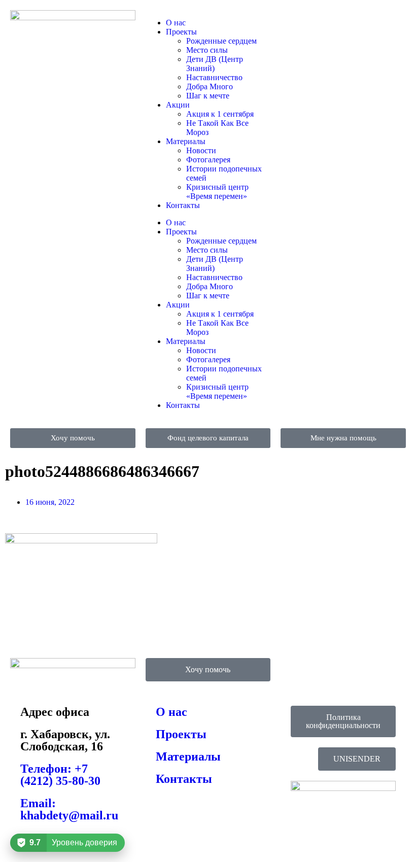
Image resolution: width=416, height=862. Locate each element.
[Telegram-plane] (293, 670)
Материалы (185, 141)
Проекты (181, 31)
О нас (176, 22)
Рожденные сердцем (221, 41)
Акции (178, 104)
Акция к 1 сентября (220, 114)
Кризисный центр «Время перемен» (217, 191)
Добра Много (209, 86)
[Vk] (293, 23)
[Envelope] (348, 23)
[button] (357, 759)
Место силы (207, 50)
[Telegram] (320, 23)
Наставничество (214, 77)
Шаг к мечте (207, 95)
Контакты (183, 205)
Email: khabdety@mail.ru (69, 809)
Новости (201, 150)
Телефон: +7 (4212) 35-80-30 (60, 774)
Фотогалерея (208, 159)
